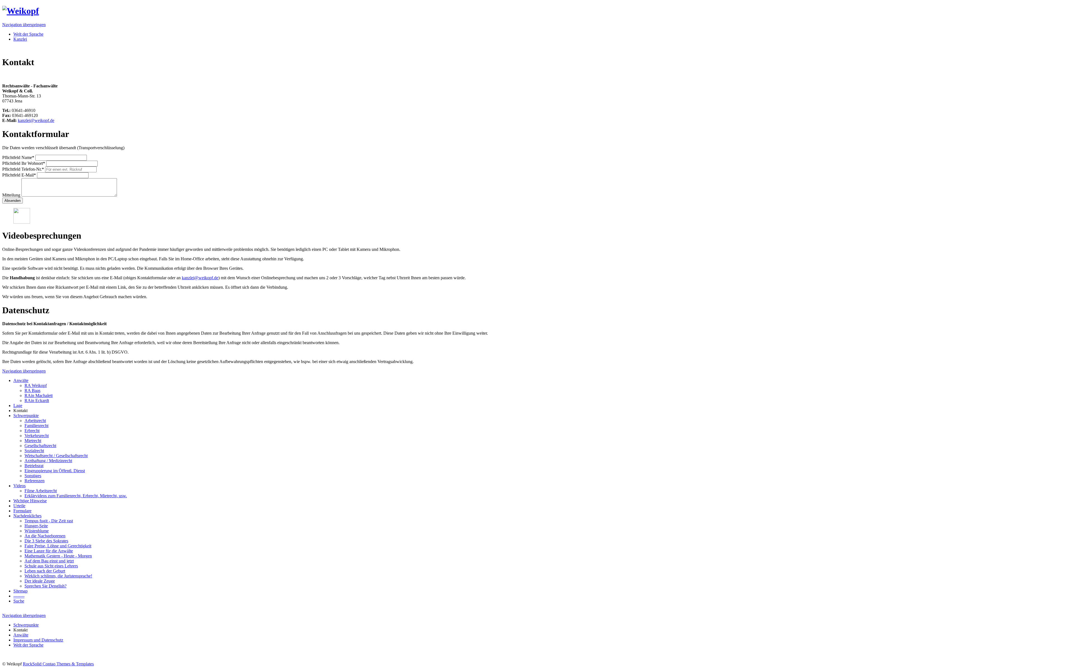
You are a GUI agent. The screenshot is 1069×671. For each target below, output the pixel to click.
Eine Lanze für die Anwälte (48, 550)
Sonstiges (32, 475)
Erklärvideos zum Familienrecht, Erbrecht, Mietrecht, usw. (75, 495)
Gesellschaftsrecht (40, 445)
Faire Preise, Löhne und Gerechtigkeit (57, 545)
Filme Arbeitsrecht (40, 490)
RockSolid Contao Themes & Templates (58, 664)
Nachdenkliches (27, 515)
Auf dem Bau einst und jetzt (49, 561)
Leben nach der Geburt (44, 571)
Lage (17, 405)
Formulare (22, 510)
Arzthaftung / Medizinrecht (48, 460)
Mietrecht (32, 440)
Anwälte (20, 380)
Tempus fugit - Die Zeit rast (48, 520)
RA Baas (32, 390)
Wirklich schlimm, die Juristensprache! (58, 576)
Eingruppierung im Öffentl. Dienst (54, 470)
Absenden (12, 201)
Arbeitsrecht (35, 420)
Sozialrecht (34, 450)
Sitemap (20, 591)
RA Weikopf (35, 385)
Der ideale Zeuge (39, 581)
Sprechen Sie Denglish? (45, 586)
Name (18, 157)
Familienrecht (36, 425)
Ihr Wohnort (23, 163)
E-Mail (19, 175)
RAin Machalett (38, 395)
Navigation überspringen (24, 24)
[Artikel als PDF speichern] (10, 76)
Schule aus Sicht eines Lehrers (51, 566)
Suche (18, 601)
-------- (18, 596)
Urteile (19, 505)
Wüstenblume (36, 530)
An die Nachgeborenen (44, 535)
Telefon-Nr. (23, 169)
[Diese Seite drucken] (4, 76)
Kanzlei (20, 39)
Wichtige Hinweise (30, 500)
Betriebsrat (33, 465)
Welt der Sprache (28, 34)
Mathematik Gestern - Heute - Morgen (58, 556)
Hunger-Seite (36, 525)
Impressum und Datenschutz (38, 640)
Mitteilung (11, 195)
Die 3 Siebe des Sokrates (46, 540)
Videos (19, 485)
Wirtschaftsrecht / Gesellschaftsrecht (56, 455)
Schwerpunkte (26, 415)
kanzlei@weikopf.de (36, 120)
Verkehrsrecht (36, 435)
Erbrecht (32, 430)
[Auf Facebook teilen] (15, 76)
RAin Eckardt (36, 400)
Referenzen (34, 480)
